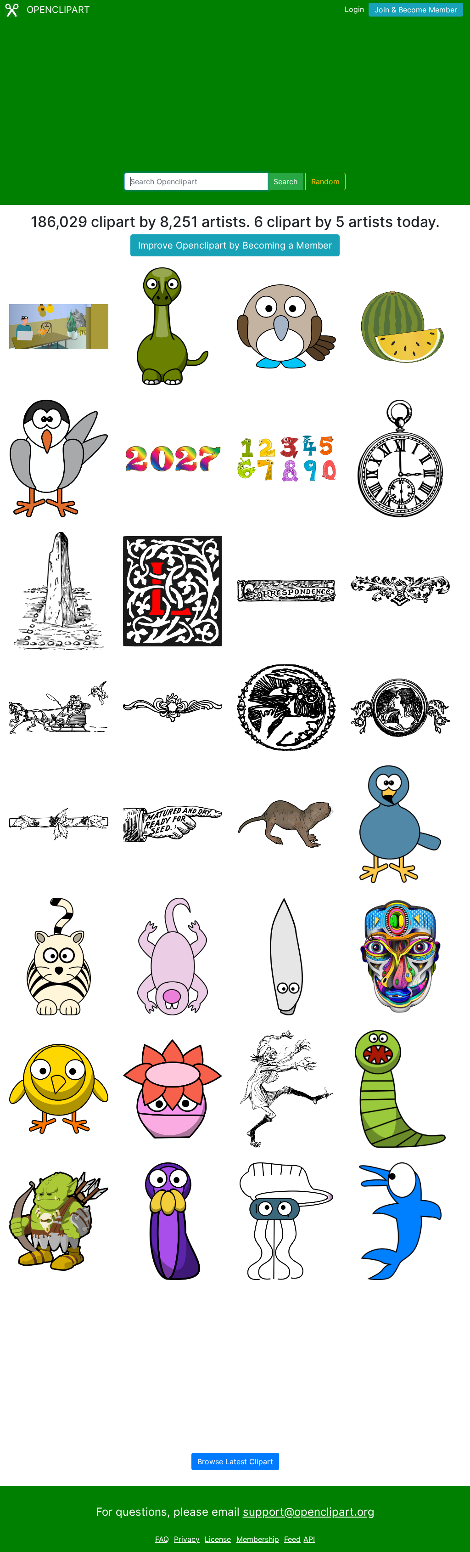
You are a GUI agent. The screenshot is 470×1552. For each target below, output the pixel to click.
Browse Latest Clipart (235, 1461)
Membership (257, 1539)
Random (325, 181)
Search (285, 181)
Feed (292, 1539)
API (309, 1539)
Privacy (187, 1539)
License (218, 1539)
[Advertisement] (235, 96)
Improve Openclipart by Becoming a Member (235, 245)
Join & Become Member (416, 9)
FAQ (162, 1539)
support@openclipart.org (309, 1511)
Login (354, 9)
